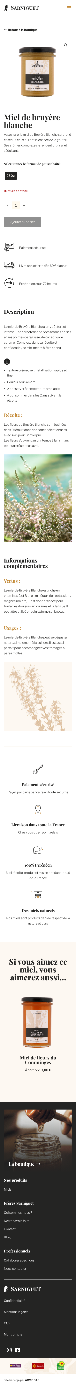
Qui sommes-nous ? (18, 1212)
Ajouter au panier (22, 222)
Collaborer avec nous (19, 1260)
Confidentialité (14, 1301)
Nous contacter (15, 1268)
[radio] (11, 176)
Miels (7, 1189)
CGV (7, 1323)
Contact (10, 1229)
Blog (7, 1237)
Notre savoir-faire (16, 1221)
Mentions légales (16, 1312)
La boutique (21, 1164)
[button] (65, 45)
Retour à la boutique (22, 30)
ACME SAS (32, 1380)
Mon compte (13, 1334)
